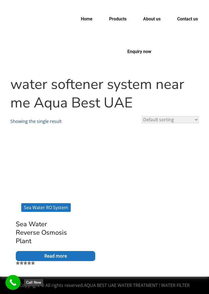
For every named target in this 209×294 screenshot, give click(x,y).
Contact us (187, 18)
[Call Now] (12, 282)
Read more (55, 256)
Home (87, 18)
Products (118, 18)
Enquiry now (139, 51)
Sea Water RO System (46, 208)
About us (152, 18)
